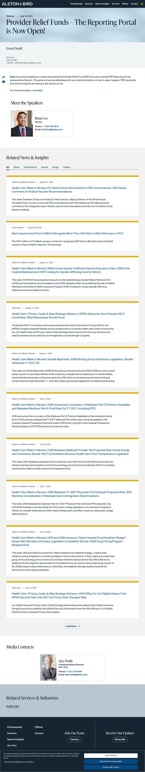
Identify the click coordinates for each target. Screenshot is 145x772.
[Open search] (142, 4)
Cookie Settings (111, 755)
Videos (66, 167)
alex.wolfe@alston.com (76, 675)
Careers (134, 4)
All (7, 167)
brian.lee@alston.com (52, 130)
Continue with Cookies (111, 767)
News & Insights (102, 4)
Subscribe (120, 739)
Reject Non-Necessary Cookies (111, 761)
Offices (125, 4)
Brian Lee (15, 77)
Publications (30, 167)
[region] (72, 761)
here (39, 90)
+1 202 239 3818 (50, 127)
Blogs (55, 167)
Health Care (12, 706)
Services (89, 4)
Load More (71, 626)
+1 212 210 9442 (74, 672)
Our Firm (115, 4)
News (16, 167)
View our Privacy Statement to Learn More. (19, 762)
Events (44, 167)
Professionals (76, 4)
